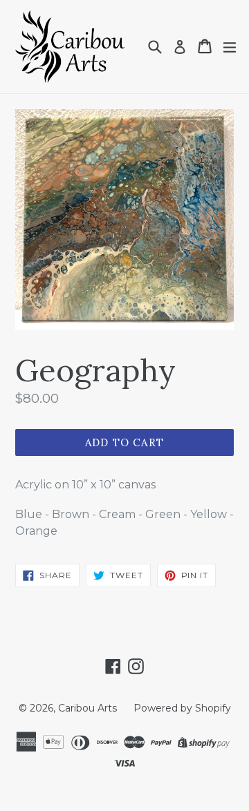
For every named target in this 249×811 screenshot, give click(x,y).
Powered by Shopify (182, 708)
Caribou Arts (87, 708)
